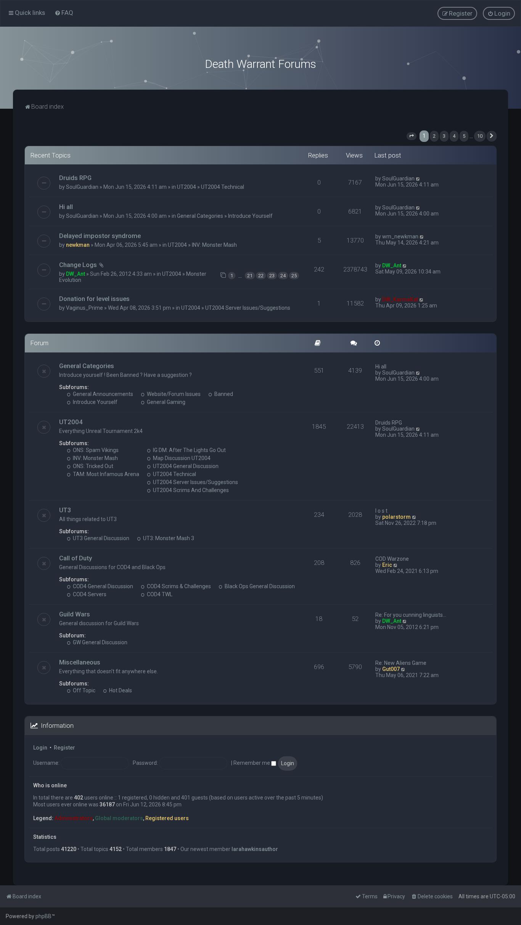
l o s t (381, 511)
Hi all (66, 207)
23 (272, 275)
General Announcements (102, 394)
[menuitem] (64, 12)
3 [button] (444, 136)
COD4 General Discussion (102, 586)
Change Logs (78, 265)
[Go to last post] (418, 178)
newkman (78, 245)
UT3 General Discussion (100, 538)
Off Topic (83, 690)
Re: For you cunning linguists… (410, 615)
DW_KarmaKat (400, 299)
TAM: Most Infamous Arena (105, 474)
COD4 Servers (89, 594)
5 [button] (464, 136)
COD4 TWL (159, 594)
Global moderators (119, 818)
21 (249, 275)
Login (40, 748)
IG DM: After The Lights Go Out (189, 450)
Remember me (252, 763)
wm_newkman (400, 236)
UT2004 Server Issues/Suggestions (247, 308)
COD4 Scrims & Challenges (178, 586)
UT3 (65, 510)
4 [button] (454, 136)
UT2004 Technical (222, 187)
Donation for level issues (94, 298)
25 (294, 275)
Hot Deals (120, 690)
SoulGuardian (82, 187)
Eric (387, 565)
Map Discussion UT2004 (181, 458)
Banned (223, 394)
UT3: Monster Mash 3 (168, 538)
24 (283, 275)
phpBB (43, 916)
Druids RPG (75, 178)
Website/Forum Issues (173, 394)
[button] (411, 136)
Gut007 (391, 669)
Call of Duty (75, 558)
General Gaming (165, 402)
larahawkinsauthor (255, 849)
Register (64, 748)
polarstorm (396, 517)
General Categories (200, 216)
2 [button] (434, 136)
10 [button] (479, 136)
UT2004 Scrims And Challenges (190, 490)
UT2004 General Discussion (185, 466)
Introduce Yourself (250, 216)
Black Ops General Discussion (259, 586)
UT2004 (186, 187)
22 (261, 275)
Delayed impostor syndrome (100, 236)
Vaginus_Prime (84, 308)
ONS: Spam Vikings (95, 450)
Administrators (74, 818)
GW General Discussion (99, 642)
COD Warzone (392, 559)
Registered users (167, 818)
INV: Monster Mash (214, 245)
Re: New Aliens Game (400, 663)
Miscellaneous (79, 662)
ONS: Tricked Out (92, 466)
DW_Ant (75, 274)
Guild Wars (74, 614)
